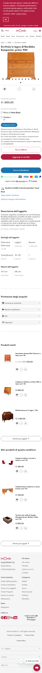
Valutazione (5, 599)
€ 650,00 (19, 523)
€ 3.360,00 (20, 418)
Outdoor (32, 36)
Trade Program (7, 592)
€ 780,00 (19, 494)
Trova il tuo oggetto (8, 588)
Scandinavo (7, 255)
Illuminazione (20, 36)
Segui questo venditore (10, 195)
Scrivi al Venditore (21, 170)
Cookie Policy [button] (21, 14)
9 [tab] (29, 79)
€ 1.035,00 (28, 361)
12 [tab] (38, 79)
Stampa (25, 565)
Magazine (5, 607)
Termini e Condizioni (14, 635)
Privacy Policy (29, 635)
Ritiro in (11, 112)
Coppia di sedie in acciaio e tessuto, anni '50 (25, 459)
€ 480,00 (19, 466)
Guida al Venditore (8, 585)
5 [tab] (16, 79)
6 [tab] (19, 79)
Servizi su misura (7, 595)
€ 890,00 (19, 390)
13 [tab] (20, 82)
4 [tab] (12, 79)
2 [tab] (6, 79)
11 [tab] (35, 79)
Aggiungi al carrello (21, 157)
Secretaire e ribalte (20, 42)
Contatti (25, 572)
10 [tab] (32, 79)
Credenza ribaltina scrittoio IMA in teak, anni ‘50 (28, 383)
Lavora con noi (27, 569)
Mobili (3, 36)
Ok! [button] (6, 19)
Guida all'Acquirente (9, 581)
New (7, 30)
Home (2, 42)
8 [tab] (25, 79)
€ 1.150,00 (19, 362)
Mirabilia (38, 36)
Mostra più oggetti (20, 438)
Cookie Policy (21, 641)
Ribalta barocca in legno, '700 (26, 410)
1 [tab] (3, 79)
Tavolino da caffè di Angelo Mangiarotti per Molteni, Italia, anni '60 (26, 517)
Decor (13, 36)
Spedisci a (7, 118)
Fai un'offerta (21, 149)
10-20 (18, 255)
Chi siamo (26, 562)
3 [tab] (9, 79)
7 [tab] (22, 79)
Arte (27, 36)
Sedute (8, 36)
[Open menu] (2, 30)
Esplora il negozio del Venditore (13, 199)
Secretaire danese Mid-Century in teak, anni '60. (28, 354)
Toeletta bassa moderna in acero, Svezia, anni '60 (27, 487)
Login (35, 31)
